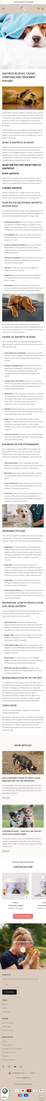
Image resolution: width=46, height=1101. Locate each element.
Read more (6, 797)
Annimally (16, 902)
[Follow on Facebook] (3, 1067)
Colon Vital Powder (15, 905)
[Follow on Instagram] (9, 1067)
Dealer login (6, 1026)
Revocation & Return (9, 1052)
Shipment (5, 1056)
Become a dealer (8, 1023)
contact (4, 1008)
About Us (5, 1004)
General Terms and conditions (12, 1049)
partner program (8, 1030)
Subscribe (9, 992)
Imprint (4, 1041)
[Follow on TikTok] (21, 1067)
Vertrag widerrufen (8, 1060)
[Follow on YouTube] (15, 1067)
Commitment (6, 1012)
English (32, 1073)
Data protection (7, 1045)
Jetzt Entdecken (23, 916)
